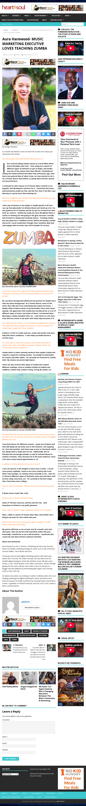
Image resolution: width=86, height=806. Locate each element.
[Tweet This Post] (9, 134)
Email (4, 743)
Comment (6, 720)
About (44, 20)
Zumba (14, 640)
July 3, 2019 (9, 55)
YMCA (6, 640)
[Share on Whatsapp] (33, 134)
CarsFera (64, 374)
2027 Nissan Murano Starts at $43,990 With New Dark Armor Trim (70, 421)
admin (18, 55)
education (56, 16)
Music (31, 55)
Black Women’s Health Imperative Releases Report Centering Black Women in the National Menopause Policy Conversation (70, 270)
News (67, 16)
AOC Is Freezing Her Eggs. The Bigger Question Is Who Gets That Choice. (70, 299)
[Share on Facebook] (4, 134)
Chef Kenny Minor (10, 686)
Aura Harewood (14, 631)
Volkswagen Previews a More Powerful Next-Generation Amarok (70, 458)
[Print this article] (28, 134)
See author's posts (32, 607)
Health (4, 16)
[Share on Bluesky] (48, 134)
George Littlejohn (40, 631)
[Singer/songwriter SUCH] (29, 678)
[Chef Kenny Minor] (10, 678)
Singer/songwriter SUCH (29, 687)
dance (26, 631)
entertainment (40, 16)
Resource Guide (56, 20)
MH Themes (60, 801)
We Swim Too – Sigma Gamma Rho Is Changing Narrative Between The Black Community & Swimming (47, 693)
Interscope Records (27, 635)
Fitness (26, 55)
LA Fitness (43, 635)
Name (4, 737)
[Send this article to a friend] (24, 134)
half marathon (10, 635)
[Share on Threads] (53, 134)
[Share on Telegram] (43, 134)
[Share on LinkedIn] (14, 134)
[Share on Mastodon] (38, 134)
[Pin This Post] (19, 134)
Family (26, 16)
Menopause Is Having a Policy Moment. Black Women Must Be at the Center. (71, 243)
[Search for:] (72, 24)
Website (5, 750)
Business (15, 16)
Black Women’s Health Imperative (70, 212)
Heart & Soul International (13, 20)
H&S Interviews (33, 20)
